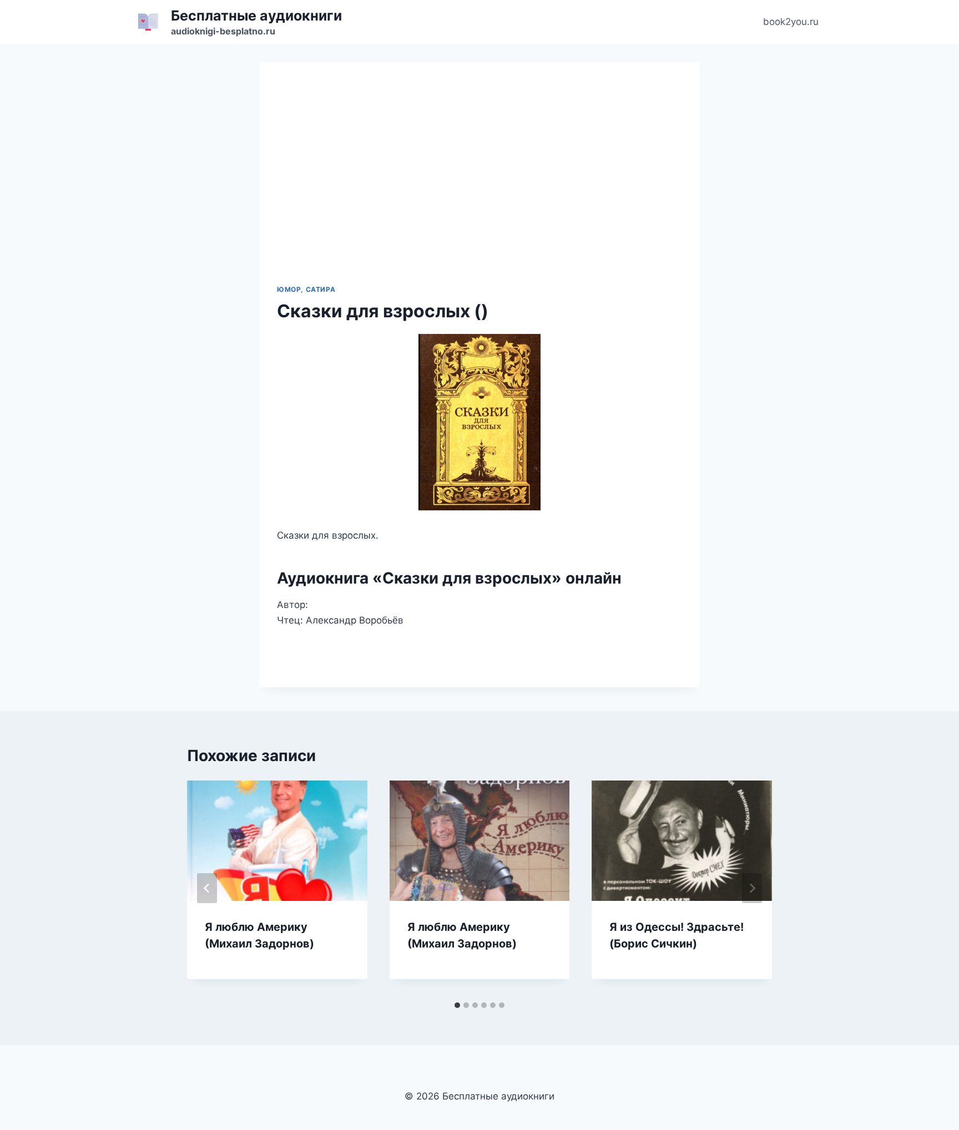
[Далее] (752, 888)
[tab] (457, 1005)
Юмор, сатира (306, 289)
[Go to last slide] (207, 888)
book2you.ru (791, 21)
